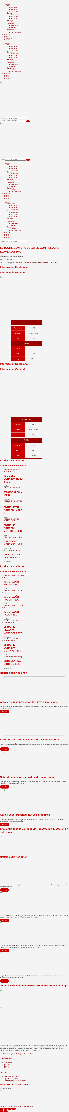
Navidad (13, 27)
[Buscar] (28, 121)
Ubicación (7, 40)
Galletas (10, 20)
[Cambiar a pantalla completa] (6, 1109)
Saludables (11, 29)
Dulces (9, 13)
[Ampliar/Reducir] (2, 1109)
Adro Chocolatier (43, 263)
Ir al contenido (5, 1)
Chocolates (11, 6)
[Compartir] (10, 1109)
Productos (7, 4)
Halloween (14, 25)
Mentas (13, 31)
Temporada (11, 24)
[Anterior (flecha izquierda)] (2, 1111)
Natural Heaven (16, 33)
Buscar (2, 118)
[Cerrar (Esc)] (14, 1109)
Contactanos (8, 38)
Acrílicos (14, 8)
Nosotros (7, 34)
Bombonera (14, 9)
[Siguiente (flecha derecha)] (6, 1111)
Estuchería (14, 11)
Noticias (6, 36)
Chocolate (53, 263)
